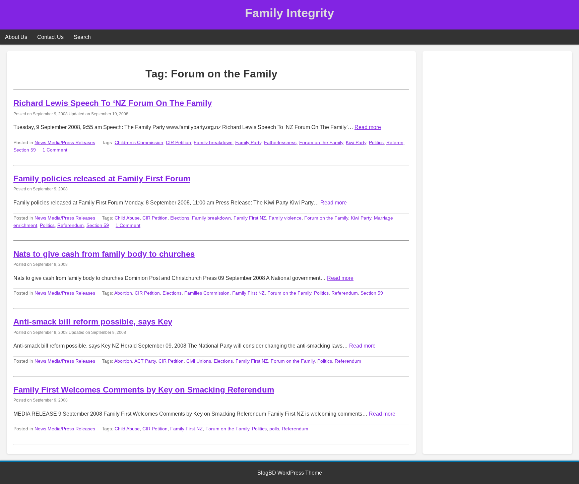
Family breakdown (213, 142)
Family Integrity (289, 13)
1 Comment (55, 150)
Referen (394, 142)
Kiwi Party (356, 142)
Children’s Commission (139, 142)
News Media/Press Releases (65, 142)
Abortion (123, 293)
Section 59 (24, 150)
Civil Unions (198, 361)
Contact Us (50, 37)
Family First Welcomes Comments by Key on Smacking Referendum (143, 389)
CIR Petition (178, 142)
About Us (16, 37)
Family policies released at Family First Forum (101, 178)
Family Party (248, 142)
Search (82, 37)
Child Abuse (127, 218)
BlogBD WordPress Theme (289, 473)
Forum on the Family (321, 142)
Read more (368, 127)
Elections (179, 218)
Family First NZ (250, 218)
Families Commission (207, 293)
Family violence (285, 218)
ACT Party (145, 361)
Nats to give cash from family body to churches (104, 253)
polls (274, 428)
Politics (376, 142)
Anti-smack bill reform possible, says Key (92, 321)
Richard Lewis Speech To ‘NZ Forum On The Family (112, 103)
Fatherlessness (280, 142)
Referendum (70, 225)
